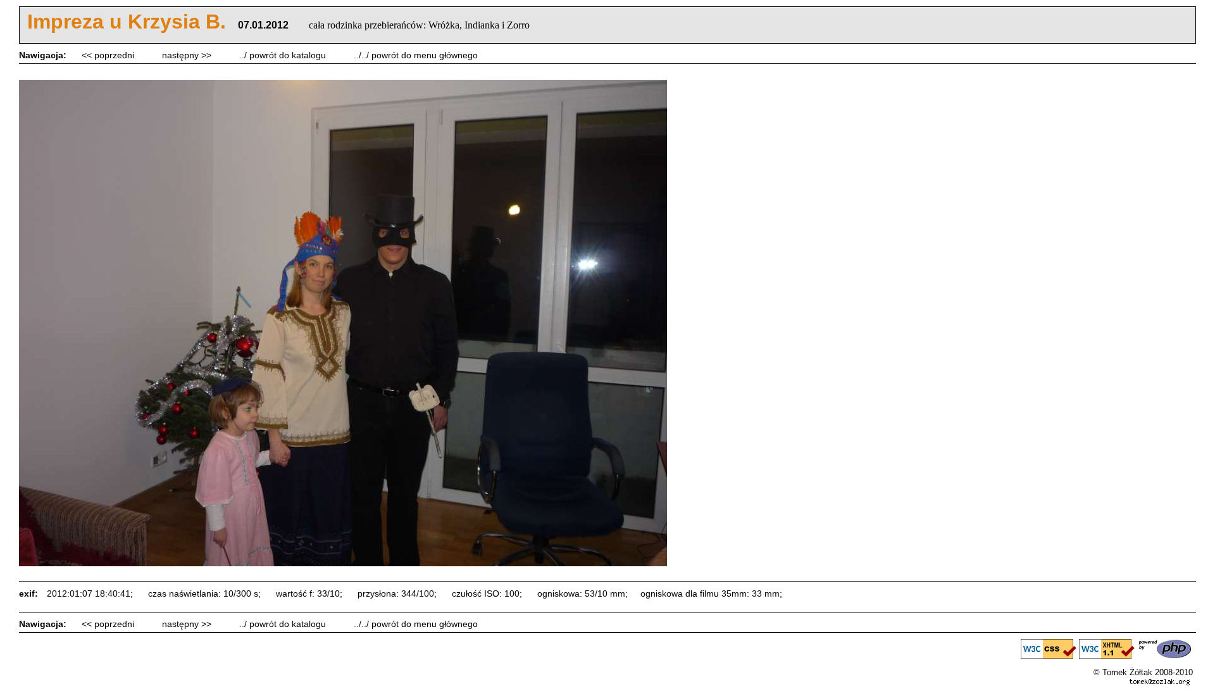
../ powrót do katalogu (283, 55)
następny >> (188, 55)
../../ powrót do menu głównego (416, 55)
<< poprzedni (109, 55)
